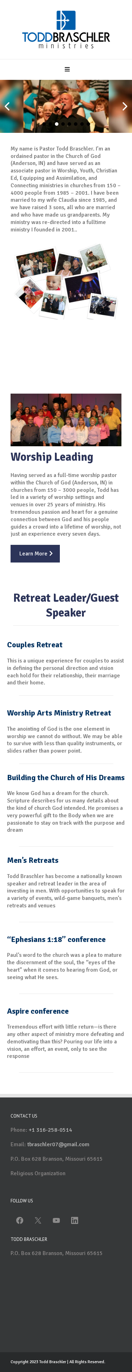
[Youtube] (56, 1220)
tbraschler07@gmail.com (58, 1144)
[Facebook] (20, 1220)
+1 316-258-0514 (50, 1129)
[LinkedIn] (74, 1220)
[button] (66, 69)
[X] (38, 1220)
